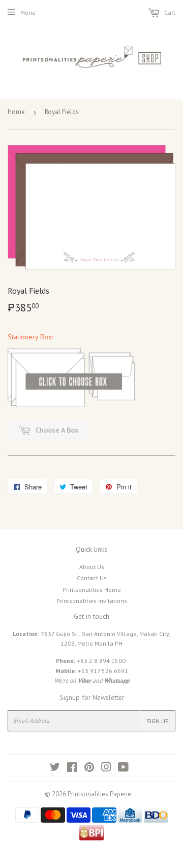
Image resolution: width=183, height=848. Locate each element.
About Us (91, 567)
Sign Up (157, 721)
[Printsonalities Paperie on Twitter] (55, 768)
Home (16, 112)
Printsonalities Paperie (99, 794)
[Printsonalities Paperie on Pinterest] (89, 768)
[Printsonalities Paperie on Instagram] (106, 768)
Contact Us (92, 578)
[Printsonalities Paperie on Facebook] (72, 768)
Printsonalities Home (92, 589)
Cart (169, 12)
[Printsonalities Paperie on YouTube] (123, 768)
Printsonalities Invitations (91, 601)
